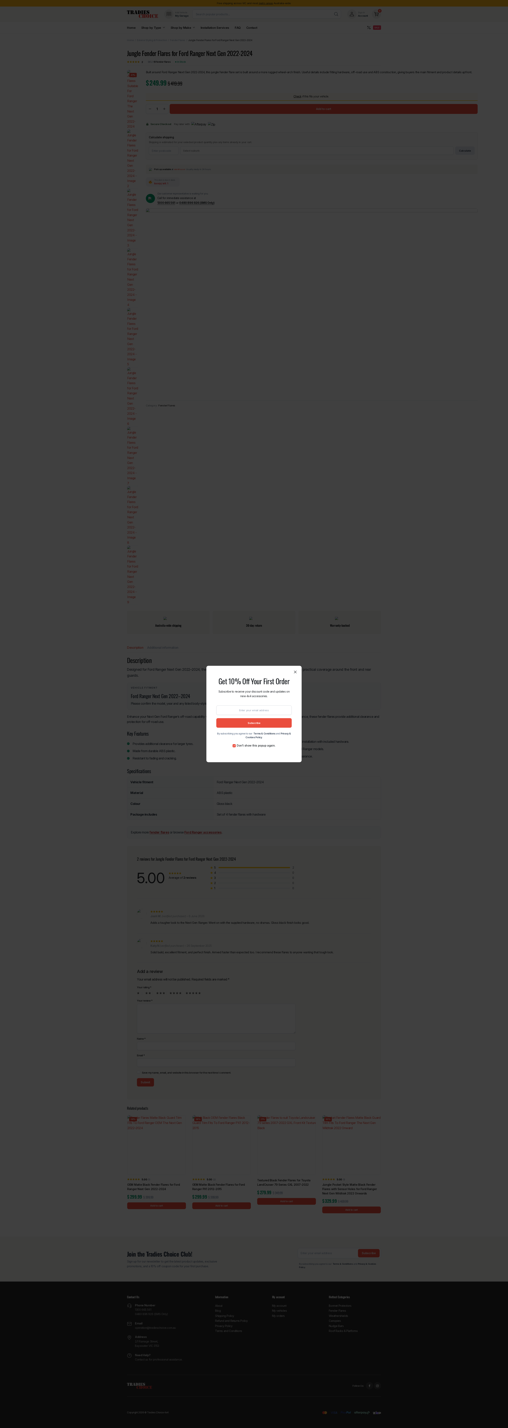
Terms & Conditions (264, 733)
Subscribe (254, 723)
